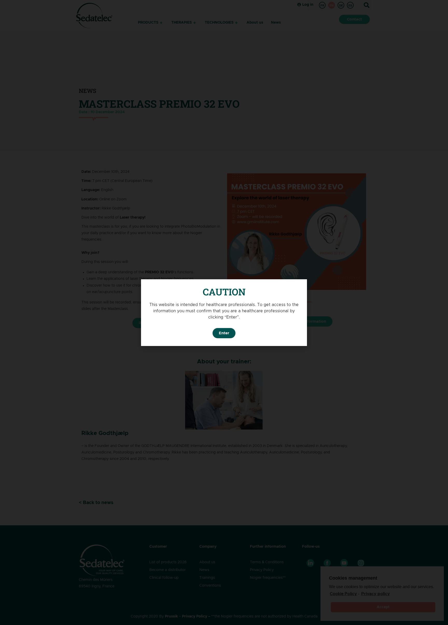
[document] (224, 312)
